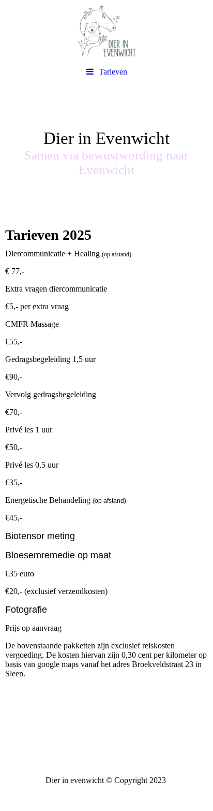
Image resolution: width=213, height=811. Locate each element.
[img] (106, 31)
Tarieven (113, 71)
